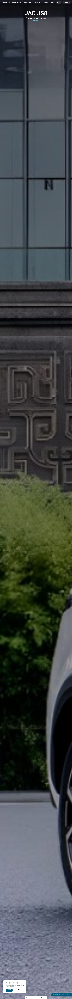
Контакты (67, 2)
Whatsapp (35, 997)
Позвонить (43, 997)
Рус (59, 2)
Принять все (9, 990)
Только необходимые (19, 990)
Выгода (27, 997)
